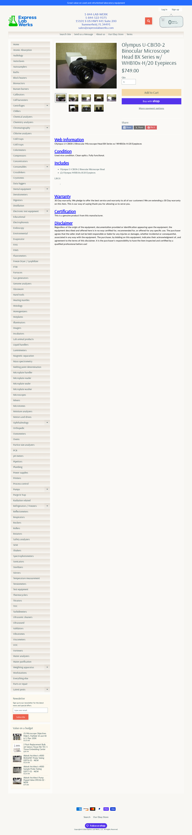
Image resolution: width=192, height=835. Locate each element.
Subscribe (20, 717)
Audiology (18, 55)
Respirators (19, 517)
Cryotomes (18, 177)
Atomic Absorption (22, 50)
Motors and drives (22, 417)
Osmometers (19, 433)
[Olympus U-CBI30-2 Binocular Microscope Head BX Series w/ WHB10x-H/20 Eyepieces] (60, 97)
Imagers (17, 328)
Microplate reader (22, 378)
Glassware (18, 289)
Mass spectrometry (22, 361)
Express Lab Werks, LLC (95, 829)
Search (87, 817)
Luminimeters (20, 350)
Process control (21, 483)
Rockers (17, 522)
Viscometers (19, 639)
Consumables (31, 167)
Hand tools (18, 294)
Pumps (31, 490)
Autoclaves (18, 61)
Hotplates (18, 316)
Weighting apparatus (31, 668)
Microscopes (19, 394)
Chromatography (31, 128)
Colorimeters (19, 150)
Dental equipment (31, 189)
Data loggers (19, 183)
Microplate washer (22, 389)
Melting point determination (27, 367)
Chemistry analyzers (23, 122)
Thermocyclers (20, 595)
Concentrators (20, 161)
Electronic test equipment (31, 212)
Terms (129, 34)
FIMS (15, 250)
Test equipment (20, 589)
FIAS (15, 244)
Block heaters (20, 77)
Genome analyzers (22, 283)
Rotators (17, 533)
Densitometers (20, 194)
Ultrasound (18, 622)
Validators (18, 628)
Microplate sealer (22, 383)
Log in (164, 9)
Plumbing (17, 467)
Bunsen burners (21, 88)
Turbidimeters (20, 611)
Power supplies (20, 472)
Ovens (16, 439)
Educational (19, 216)
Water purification (22, 661)
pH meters (18, 455)
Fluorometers (19, 255)
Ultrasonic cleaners (22, 617)
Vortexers (18, 650)
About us (100, 34)
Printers (17, 478)
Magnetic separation (23, 355)
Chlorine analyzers (22, 133)
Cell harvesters (20, 100)
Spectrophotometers (23, 556)
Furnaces (17, 272)
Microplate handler (22, 372)
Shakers (17, 550)
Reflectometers (20, 511)
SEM (15, 545)
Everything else (20, 678)
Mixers (16, 400)
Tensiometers (19, 583)
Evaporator (18, 239)
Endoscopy (18, 228)
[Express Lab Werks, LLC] (22, 21)
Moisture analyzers (22, 411)
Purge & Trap (19, 494)
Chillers (17, 111)
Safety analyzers (21, 539)
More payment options (151, 108)
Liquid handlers (20, 344)
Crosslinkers (19, 172)
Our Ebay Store (115, 34)
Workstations (20, 672)
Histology (17, 305)
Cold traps (18, 138)
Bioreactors (19, 83)
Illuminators (19, 322)
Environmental (20, 233)
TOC (15, 606)
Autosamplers (20, 66)
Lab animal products (23, 339)
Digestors (17, 200)
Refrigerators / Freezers (31, 506)
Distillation (18, 205)
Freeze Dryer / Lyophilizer (25, 261)
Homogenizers (20, 311)
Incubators (18, 333)
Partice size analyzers (23, 444)
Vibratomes (19, 633)
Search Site (65, 34)
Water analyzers (21, 656)
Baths (16, 72)
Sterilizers (18, 567)
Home (16, 44)
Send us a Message (83, 34)
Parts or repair (20, 683)
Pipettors (17, 461)
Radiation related (22, 500)
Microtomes (19, 405)
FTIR (15, 266)
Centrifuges (31, 106)
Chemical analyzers (22, 116)
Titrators (17, 600)
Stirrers (17, 572)
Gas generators (20, 278)
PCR (15, 450)
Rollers (16, 528)
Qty (124, 77)
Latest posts (31, 690)
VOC (15, 645)
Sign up (175, 9)
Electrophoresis (21, 222)
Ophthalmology (31, 423)
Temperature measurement (26, 578)
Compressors (19, 155)
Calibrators (18, 94)
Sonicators (18, 561)
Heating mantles (21, 300)
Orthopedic (18, 428)
